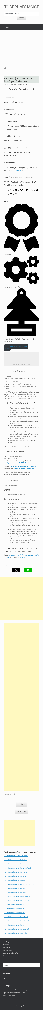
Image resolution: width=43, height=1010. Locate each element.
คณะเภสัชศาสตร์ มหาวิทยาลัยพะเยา (14, 905)
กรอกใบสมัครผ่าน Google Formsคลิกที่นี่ (16, 347)
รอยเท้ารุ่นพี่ (6, 947)
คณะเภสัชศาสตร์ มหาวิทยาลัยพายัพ (14, 909)
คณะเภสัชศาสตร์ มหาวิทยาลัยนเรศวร (15, 888)
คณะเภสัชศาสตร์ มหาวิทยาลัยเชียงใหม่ (15, 860)
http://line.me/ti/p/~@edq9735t (24, 469)
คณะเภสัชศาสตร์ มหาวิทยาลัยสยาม (14, 913)
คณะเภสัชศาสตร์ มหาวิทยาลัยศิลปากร (15, 876)
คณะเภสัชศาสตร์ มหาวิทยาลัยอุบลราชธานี (16, 892)
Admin (27, 84)
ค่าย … (21, 804)
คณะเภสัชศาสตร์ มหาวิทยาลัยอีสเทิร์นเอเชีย (17, 921)
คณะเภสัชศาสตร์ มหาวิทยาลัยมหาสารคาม (16, 901)
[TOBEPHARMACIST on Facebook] (4, 978)
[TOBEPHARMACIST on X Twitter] (5, 978)
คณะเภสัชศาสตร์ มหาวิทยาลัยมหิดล (14, 864)
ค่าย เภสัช (13, 794)
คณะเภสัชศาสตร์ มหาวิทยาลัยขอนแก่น (15, 872)
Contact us (6, 956)
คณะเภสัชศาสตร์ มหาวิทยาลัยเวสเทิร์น (15, 933)
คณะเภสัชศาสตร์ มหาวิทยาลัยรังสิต (14, 880)
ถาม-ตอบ (6, 945)
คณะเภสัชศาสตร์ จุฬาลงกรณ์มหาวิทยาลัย (16, 856)
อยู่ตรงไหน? (18, 170)
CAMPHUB (23, 557)
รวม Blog (6, 942)
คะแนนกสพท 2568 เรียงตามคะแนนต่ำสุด (15, 990)
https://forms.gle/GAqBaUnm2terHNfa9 (23, 466)
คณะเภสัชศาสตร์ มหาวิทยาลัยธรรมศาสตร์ (16, 929)
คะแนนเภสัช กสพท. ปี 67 (10, 995)
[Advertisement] (21, 46)
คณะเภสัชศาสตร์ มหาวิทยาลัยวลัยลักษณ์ (16, 917)
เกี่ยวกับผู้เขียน (7, 950)
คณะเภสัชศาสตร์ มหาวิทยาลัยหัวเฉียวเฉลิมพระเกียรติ (19, 884)
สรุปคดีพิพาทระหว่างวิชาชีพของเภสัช (14, 993)
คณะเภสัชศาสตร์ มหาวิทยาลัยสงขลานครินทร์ (17, 868)
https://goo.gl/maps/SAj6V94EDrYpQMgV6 (17, 463)
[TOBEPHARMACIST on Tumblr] (6, 978)
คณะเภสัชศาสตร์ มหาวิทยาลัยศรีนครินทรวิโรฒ (18, 896)
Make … (21, 811)
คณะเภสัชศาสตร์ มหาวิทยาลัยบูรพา (14, 925)
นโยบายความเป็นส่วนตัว (10, 953)
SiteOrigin (20, 1006)
